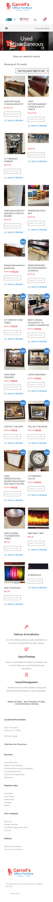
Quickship (8, 793)
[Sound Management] (26, 674)
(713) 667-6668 (42, 28)
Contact (7, 830)
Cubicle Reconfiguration (14, 774)
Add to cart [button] (12, 114)
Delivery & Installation (26, 634)
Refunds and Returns (13, 846)
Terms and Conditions (13, 849)
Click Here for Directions (15, 744)
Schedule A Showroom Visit (16, 827)
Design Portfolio (11, 824)
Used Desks (9, 799)
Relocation (8, 777)
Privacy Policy (15, 893)
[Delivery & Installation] (26, 626)
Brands (7, 805)
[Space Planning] (26, 649)
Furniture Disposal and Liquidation (18, 768)
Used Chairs (9, 796)
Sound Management (26, 682)
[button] (6, 28)
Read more (35, 581)
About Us (8, 821)
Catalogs (8, 802)
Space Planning (26, 656)
